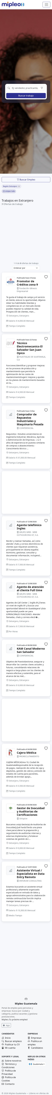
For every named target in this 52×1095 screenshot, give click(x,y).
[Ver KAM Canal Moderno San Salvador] (10, 648)
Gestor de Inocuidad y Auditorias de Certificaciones (31, 811)
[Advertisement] (26, 234)
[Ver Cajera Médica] (10, 752)
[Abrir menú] (46, 4)
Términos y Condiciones (9, 1065)
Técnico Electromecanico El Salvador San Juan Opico (30, 348)
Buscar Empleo (27, 179)
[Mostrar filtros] (41, 88)
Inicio (8, 1037)
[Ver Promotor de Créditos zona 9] (10, 281)
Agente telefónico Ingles (29, 526)
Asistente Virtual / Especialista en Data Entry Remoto (31, 874)
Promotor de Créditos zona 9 (27, 283)
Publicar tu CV (12, 1044)
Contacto (10, 1083)
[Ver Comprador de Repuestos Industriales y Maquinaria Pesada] (10, 414)
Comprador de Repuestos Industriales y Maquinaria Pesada (30, 419)
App (7, 1025)
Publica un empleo (35, 1043)
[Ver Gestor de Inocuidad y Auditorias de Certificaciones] (10, 808)
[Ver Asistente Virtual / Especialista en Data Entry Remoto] (10, 870)
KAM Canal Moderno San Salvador (31, 650)
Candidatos (37, 1047)
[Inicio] (11, 4)
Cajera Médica (26, 752)
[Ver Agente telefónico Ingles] (10, 525)
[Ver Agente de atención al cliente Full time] (10, 587)
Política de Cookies (9, 1079)
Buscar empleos (13, 1041)
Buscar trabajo (26, 95)
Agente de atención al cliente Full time (30, 588)
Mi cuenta (10, 1047)
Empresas (36, 1037)
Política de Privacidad (9, 1072)
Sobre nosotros (13, 1060)
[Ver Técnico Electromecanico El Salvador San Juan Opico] (10, 343)
